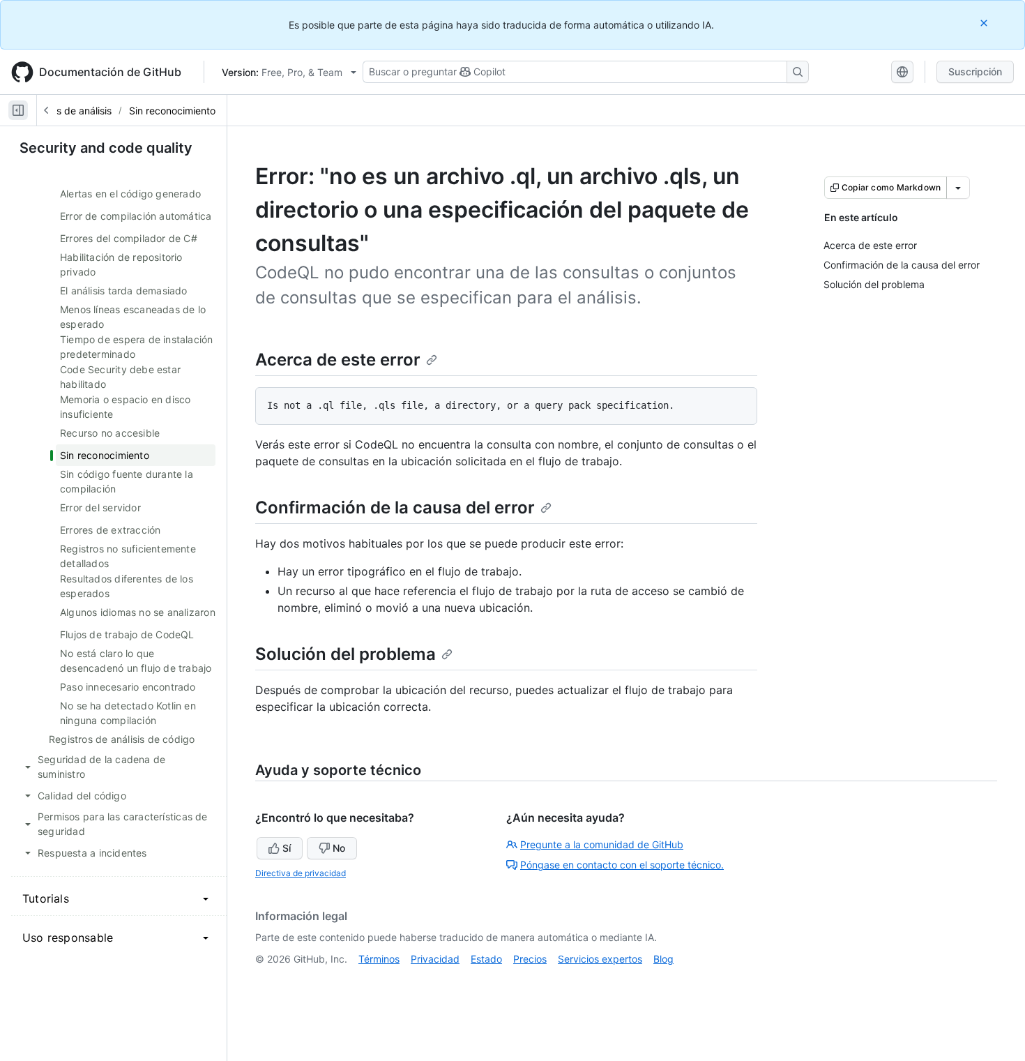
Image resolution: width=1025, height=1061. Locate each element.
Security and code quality (106, 148)
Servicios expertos (600, 959)
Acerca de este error (337, 359)
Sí (286, 848)
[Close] (985, 23)
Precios (530, 959)
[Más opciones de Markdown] (958, 187)
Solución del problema (345, 654)
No (339, 848)
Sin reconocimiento (172, 110)
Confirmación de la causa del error (395, 507)
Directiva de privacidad (300, 873)
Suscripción (975, 71)
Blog (663, 959)
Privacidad (435, 959)
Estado (486, 959)
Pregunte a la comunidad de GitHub (601, 844)
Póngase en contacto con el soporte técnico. (622, 865)
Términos (379, 959)
